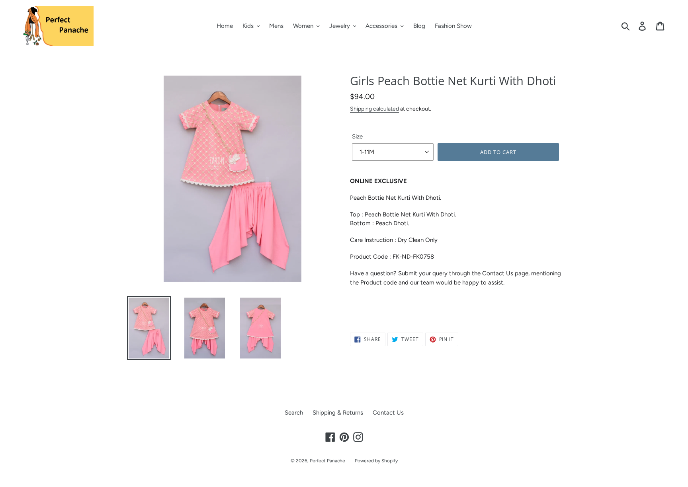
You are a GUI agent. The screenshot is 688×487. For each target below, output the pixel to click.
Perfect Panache (327, 461)
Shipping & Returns (338, 412)
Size (357, 136)
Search (294, 412)
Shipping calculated (374, 108)
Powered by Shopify (376, 461)
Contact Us (388, 412)
